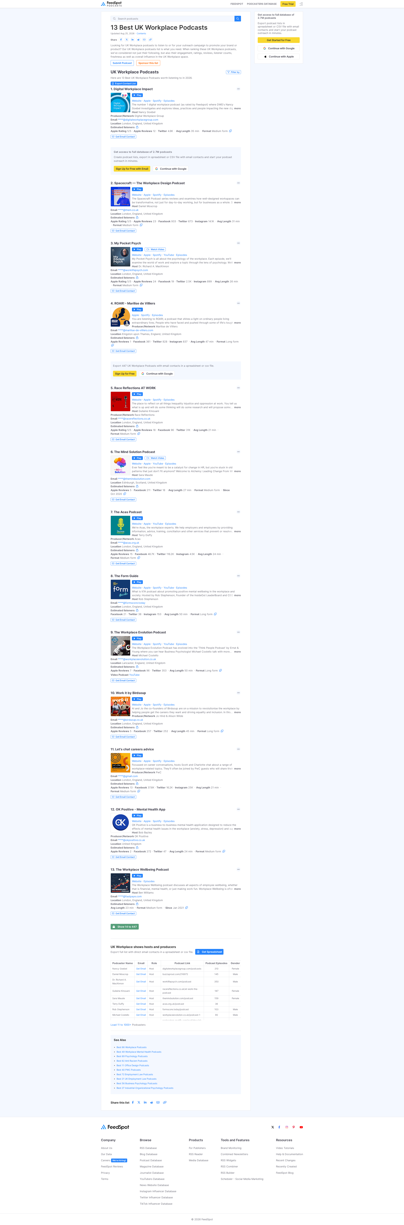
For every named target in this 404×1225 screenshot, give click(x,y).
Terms (104, 1178)
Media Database (198, 1160)
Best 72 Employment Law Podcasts (135, 1074)
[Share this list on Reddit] (138, 40)
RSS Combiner (229, 1166)
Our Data (106, 1154)
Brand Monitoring (231, 1148)
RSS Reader (196, 1154)
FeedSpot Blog (285, 1172)
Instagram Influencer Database (158, 1191)
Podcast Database (151, 1160)
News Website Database (154, 1185)
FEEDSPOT (237, 3)
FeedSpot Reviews (112, 1166)
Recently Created (286, 1166)
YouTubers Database (152, 1178)
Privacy (105, 1172)
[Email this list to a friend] (144, 40)
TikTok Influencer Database (156, 1203)
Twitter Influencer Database (156, 1197)
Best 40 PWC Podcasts (129, 1069)
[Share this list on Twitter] (127, 40)
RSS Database (148, 1148)
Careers (113, 1160)
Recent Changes (285, 1160)
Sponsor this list (148, 63)
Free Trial (288, 4)
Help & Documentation (289, 1154)
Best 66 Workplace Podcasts (131, 1047)
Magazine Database (151, 1166)
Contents (141, 33)
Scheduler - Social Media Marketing (242, 1178)
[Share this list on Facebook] (121, 40)
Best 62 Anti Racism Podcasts (132, 1060)
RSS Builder (228, 1172)
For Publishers (197, 1148)
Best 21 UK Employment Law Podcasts (136, 1078)
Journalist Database (152, 1172)
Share (114, 39)
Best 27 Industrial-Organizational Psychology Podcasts (145, 1088)
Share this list (120, 1102)
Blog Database (148, 1154)
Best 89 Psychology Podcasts (132, 1056)
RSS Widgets (228, 1160)
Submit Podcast (122, 63)
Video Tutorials (285, 1148)
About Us (106, 1148)
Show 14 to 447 (127, 926)
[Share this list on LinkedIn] (132, 40)
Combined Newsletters (234, 1154)
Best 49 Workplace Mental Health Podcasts (139, 1051)
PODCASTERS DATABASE (262, 3)
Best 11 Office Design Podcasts (133, 1065)
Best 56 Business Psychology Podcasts (137, 1083)
